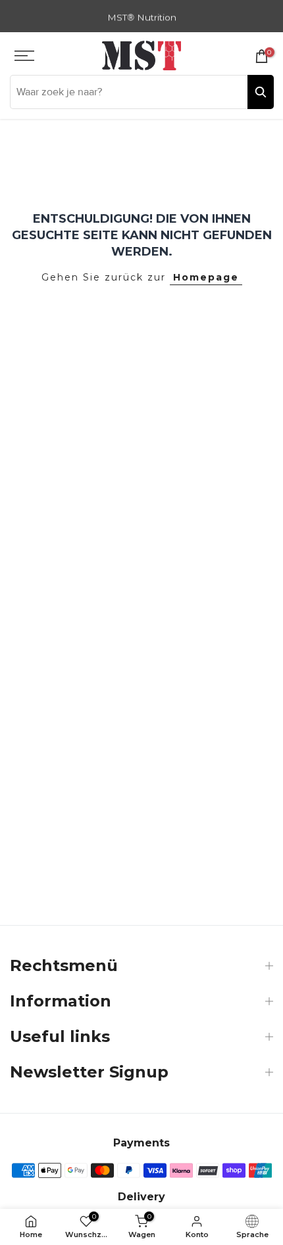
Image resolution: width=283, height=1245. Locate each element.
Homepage (206, 277)
